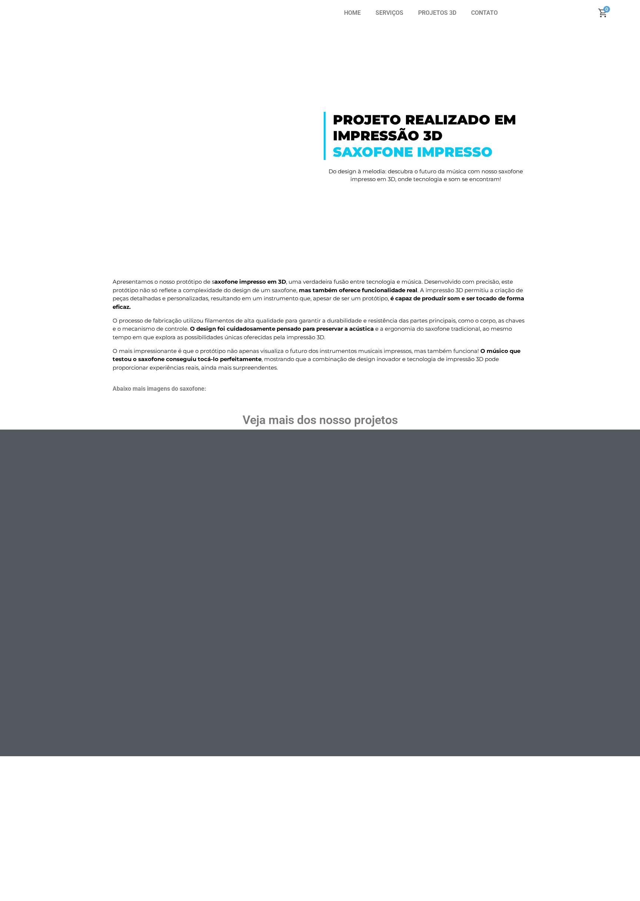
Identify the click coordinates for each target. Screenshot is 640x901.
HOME (352, 12)
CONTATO (484, 12)
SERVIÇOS (389, 12)
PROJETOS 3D (437, 12)
